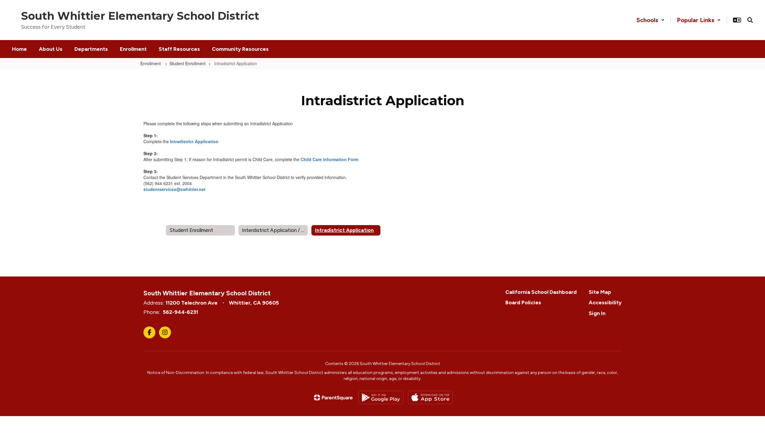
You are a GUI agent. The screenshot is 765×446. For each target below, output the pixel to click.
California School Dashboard (541, 292)
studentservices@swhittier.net (174, 189)
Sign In (597, 313)
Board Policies (523, 302)
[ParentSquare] (333, 397)
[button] (651, 20)
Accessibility (605, 302)
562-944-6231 (180, 312)
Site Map (600, 292)
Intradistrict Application (194, 141)
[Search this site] (750, 20)
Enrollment (151, 63)
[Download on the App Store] (430, 397)
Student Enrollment (187, 63)
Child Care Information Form (329, 159)
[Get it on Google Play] (381, 397)
